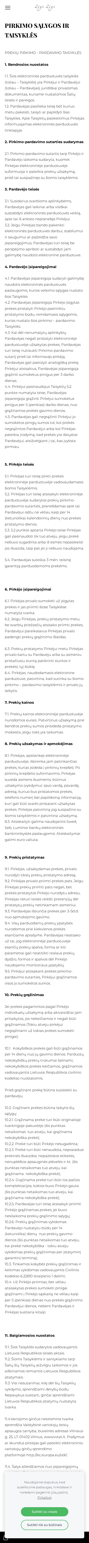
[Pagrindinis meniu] (7, 7)
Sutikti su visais (44, 1512)
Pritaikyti (44, 1497)
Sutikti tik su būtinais (44, 1525)
